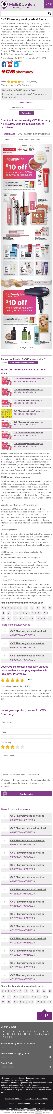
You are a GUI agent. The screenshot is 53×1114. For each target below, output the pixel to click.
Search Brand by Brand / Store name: (18, 1043)
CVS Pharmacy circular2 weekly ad (29, 411)
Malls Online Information (26, 1109)
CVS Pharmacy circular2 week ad (28, 631)
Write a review (7, 85)
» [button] (32, 146)
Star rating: (7, 742)
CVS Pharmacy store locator (22, 363)
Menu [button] (49, 4)
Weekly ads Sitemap (13, 1099)
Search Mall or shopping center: (15, 1053)
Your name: (7, 722)
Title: (4, 732)
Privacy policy (39, 1104)
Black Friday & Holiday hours (36, 1099)
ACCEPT (38, 1112)
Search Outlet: (7, 1063)
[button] (8, 246)
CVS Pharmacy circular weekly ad (29, 379)
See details (46, 1112)
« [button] (20, 146)
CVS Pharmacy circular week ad (27, 643)
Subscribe (26, 113)
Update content (24, 1104)
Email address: (26, 103)
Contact (11, 1104)
